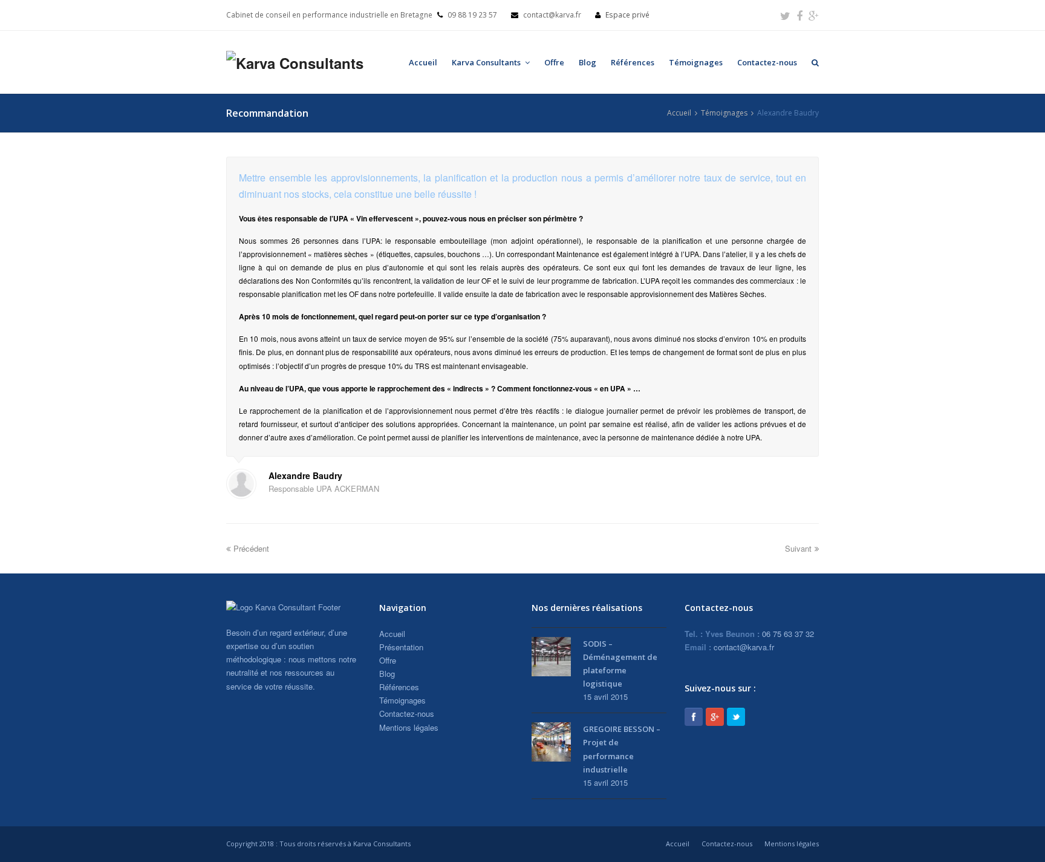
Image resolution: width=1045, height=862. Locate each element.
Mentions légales (408, 727)
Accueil (423, 62)
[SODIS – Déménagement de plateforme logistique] (551, 656)
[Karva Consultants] (294, 62)
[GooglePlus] (715, 717)
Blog (587, 62)
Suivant (798, 548)
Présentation (401, 647)
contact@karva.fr (744, 647)
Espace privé (627, 15)
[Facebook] (799, 15)
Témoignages (696, 62)
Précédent (251, 548)
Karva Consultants (487, 62)
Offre (554, 62)
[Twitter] (785, 15)
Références (632, 62)
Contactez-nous (767, 62)
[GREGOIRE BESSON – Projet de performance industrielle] (551, 742)
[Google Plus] (814, 15)
